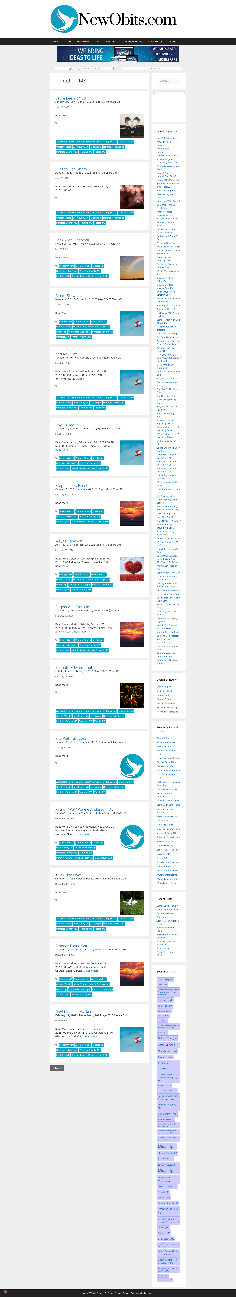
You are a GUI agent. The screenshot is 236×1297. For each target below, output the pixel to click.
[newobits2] (118, 60)
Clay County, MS (163, 1015)
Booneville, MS (165, 1006)
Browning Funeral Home (168, 758)
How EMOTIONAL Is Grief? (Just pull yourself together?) (169, 358)
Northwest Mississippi (167, 712)
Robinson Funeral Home (168, 837)
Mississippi (96, 147)
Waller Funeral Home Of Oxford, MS (168, 1253)
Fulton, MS (162, 1032)
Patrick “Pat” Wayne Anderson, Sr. (84, 809)
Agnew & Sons (164, 738)
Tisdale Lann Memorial (168, 862)
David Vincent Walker (73, 1011)
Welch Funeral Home (167, 883)
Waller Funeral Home (167, 875)
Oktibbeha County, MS (167, 1187)
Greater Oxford (126, 141)
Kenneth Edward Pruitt (74, 667)
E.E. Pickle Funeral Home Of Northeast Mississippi (168, 1026)
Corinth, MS (162, 1020)
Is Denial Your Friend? (167, 218)
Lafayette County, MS (167, 1106)
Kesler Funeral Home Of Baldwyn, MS (91, 326)
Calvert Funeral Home (167, 762)
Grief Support (111, 41)
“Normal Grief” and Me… (169, 180)
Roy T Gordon (67, 425)
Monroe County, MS (167, 1153)
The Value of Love (166, 496)
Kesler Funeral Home (167, 816)
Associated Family (166, 742)
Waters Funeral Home (167, 879)
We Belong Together (167, 190)
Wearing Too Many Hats (168, 305)
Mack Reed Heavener (167, 909)
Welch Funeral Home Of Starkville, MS (167, 1269)
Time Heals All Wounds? (169, 155)
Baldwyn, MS (65, 321)
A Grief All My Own (166, 243)
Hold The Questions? (167, 517)
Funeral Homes (83, 41)
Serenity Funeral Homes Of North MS (90, 276)
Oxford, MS (163, 1192)
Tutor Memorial (164, 866)
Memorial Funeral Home (168, 833)
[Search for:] (169, 81)
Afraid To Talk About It (168, 538)
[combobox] (84, 68)
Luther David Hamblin (167, 906)
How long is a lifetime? (168, 594)
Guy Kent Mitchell (165, 913)
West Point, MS (163, 1275)
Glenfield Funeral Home (168, 805)
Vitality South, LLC (98, 1293)
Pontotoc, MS (85, 152)
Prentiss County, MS (81, 337)
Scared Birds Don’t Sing (168, 573)
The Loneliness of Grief (168, 247)
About (98, 41)
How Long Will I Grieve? (168, 201)
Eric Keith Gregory (70, 738)
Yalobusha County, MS (165, 1280)
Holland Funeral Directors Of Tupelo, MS (167, 1077)
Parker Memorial (165, 841)
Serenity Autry (164, 854)
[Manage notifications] (5, 1292)
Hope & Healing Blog (134, 41)
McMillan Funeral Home (168, 829)
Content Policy (137, 1293)
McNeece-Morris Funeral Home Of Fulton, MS (167, 1132)
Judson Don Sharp (71, 169)
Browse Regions (155, 41)
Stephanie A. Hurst (71, 485)
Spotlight (174, 41)
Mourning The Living (167, 333)
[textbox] (84, 68)
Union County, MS (104, 858)
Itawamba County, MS (167, 1091)
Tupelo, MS (99, 152)
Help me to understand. (168, 590)
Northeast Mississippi (114, 147)
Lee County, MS (81, 147)
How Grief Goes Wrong (168, 138)
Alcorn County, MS (165, 980)
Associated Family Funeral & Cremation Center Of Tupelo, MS (86, 141)
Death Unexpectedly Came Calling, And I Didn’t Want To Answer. (168, 559)
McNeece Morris (165, 825)
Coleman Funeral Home (168, 770)
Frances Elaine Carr (72, 946)
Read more (61, 449)
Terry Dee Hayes (69, 875)
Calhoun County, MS (164, 1011)
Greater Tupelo (63, 147)
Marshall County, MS (166, 1119)
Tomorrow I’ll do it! (166, 309)
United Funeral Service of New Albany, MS (168, 1245)
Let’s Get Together (166, 513)
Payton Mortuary (165, 845)
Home (55, 41)
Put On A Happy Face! (168, 337)
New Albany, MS (64, 847)
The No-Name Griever (168, 396)
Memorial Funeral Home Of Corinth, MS (168, 1139)
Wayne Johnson (68, 541)
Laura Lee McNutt (70, 98)
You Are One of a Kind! (168, 632)
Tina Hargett (163, 917)
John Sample (163, 948)
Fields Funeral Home (167, 789)
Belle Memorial (164, 746)
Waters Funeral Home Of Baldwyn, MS (168, 1261)
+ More (57, 1068)
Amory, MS (162, 985)
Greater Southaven (166, 703)
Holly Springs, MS (164, 1085)
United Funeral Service (168, 870)
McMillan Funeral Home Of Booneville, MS (167, 1125)
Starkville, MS (163, 1228)
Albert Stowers (68, 295)
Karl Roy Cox (66, 354)
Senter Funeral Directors (169, 850)
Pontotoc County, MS (66, 152)
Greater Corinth (81, 321)
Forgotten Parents (165, 378)
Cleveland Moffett (165, 766)
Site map (149, 1293)
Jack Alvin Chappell (72, 240)
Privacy (126, 1293)
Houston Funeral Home (168, 800)
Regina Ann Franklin (72, 607)
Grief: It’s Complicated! (168, 636)
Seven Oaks (163, 858)
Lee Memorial (163, 820)
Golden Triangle (164, 691)
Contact (69, 41)
